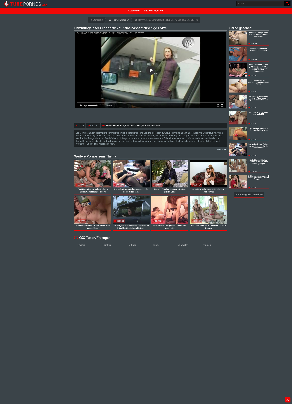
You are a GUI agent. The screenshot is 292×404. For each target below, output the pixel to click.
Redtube (155, 125)
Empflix (81, 245)
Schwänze (111, 125)
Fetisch (120, 125)
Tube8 (156, 245)
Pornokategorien (153, 10)
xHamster (183, 245)
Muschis (146, 125)
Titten (138, 125)
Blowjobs (129, 125)
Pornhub (107, 245)
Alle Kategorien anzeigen (249, 194)
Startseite (133, 10)
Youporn (207, 245)
